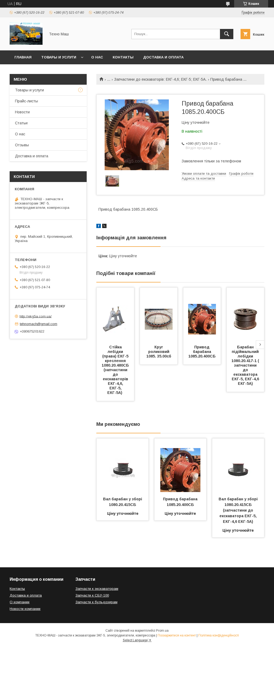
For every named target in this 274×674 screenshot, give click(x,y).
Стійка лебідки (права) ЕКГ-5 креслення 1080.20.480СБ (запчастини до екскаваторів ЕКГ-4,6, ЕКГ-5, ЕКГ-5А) (116, 370)
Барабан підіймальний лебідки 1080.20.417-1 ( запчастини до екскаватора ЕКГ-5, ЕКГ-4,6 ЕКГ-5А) (245, 365)
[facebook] (98, 227)
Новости (22, 112)
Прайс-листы (26, 101)
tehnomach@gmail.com (38, 324)
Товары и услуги (58, 57)
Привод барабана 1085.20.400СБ (202, 351)
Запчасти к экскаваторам (96, 589)
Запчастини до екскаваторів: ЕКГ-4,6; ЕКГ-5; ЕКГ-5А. (160, 79)
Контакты (123, 57)
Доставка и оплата (163, 57)
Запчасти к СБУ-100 (92, 595)
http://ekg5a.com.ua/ (36, 316)
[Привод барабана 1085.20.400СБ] (202, 314)
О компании (19, 602)
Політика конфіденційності (218, 635)
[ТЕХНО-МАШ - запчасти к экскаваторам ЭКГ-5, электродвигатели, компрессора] (26, 43)
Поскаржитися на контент (177, 635)
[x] (104, 227)
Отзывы (22, 145)
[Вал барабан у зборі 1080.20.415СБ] (123, 465)
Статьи (21, 123)
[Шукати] (226, 34)
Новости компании (25, 609)
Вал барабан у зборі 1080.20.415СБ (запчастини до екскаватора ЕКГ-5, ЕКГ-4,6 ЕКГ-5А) (239, 510)
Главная (23, 57)
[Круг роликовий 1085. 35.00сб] (158, 314)
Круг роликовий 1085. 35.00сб (158, 351)
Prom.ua (162, 630)
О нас (97, 57)
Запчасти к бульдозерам (96, 602)
